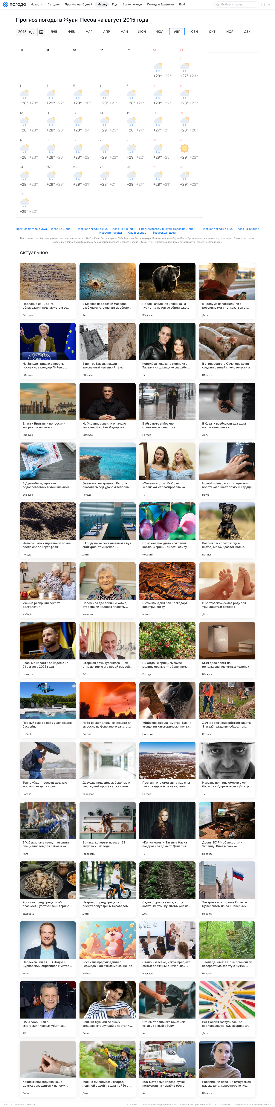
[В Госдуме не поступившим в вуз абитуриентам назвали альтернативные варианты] (108, 530)
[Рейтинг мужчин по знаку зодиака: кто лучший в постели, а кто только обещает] (108, 1009)
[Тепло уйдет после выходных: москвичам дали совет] (48, 770)
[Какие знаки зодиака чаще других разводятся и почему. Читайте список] (48, 1069)
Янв (54, 31)
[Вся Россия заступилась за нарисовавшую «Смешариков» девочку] (227, 1009)
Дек (247, 31)
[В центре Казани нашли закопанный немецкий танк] (108, 351)
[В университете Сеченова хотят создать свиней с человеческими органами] (227, 351)
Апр (106, 31)
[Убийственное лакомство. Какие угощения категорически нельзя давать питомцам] (167, 710)
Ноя (229, 31)
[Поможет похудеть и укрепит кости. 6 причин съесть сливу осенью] (167, 530)
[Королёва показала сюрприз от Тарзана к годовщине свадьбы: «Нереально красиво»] (167, 351)
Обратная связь (222, 1104)
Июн (142, 31)
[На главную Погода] (17, 4)
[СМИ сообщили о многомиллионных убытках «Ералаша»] (48, 1009)
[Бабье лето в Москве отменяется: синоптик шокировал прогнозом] (167, 411)
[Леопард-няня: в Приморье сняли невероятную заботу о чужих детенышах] (227, 949)
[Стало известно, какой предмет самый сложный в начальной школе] (167, 949)
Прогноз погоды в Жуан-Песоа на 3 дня (43, 229)
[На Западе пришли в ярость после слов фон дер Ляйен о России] (48, 351)
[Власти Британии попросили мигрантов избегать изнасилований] (48, 411)
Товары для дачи (164, 232)
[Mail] (5, 4)
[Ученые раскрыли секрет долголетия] (48, 590)
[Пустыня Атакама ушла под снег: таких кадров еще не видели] (167, 770)
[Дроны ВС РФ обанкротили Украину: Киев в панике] (227, 830)
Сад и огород (137, 232)
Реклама (31, 1104)
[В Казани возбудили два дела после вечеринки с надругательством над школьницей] (227, 411)
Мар (89, 31)
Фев (71, 31)
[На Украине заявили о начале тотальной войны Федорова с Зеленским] (108, 411)
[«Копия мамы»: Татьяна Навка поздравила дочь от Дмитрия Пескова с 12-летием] (167, 830)
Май (124, 31)
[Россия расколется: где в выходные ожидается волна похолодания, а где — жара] (227, 530)
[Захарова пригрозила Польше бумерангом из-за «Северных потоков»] (227, 889)
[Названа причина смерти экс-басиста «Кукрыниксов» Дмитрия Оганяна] (227, 770)
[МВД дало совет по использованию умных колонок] (227, 650)
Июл (159, 31)
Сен (194, 31)
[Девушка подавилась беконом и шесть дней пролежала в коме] (108, 770)
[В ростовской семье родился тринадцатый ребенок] (227, 590)
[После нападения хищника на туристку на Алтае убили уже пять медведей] (167, 291)
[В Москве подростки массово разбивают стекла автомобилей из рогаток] (108, 291)
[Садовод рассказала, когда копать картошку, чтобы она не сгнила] (167, 889)
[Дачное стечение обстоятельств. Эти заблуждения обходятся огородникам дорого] (227, 710)
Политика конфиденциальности (159, 1104)
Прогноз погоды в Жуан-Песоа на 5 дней (105, 229)
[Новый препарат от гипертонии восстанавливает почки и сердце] (227, 471)
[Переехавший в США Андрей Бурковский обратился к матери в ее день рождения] (48, 949)
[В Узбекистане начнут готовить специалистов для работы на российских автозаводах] (48, 830)
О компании (17, 1104)
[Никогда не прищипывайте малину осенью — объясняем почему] (167, 650)
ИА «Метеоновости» (261, 1104)
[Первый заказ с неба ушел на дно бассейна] (48, 710)
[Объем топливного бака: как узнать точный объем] (167, 1009)
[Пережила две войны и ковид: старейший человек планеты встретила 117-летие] (108, 590)
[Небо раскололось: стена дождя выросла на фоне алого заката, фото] (108, 710)
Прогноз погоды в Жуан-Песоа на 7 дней (167, 229)
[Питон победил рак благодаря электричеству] (167, 590)
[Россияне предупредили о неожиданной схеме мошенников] (108, 949)
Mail (6, 1104)
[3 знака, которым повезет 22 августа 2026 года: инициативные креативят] (108, 830)
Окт (212, 31)
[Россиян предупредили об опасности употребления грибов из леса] (48, 889)
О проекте (132, 1104)
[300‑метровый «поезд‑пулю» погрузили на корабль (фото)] (167, 1069)
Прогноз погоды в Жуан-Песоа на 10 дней (230, 229)
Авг (177, 31)
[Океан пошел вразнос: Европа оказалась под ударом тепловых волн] (108, 471)
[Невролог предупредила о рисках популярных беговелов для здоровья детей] (108, 889)
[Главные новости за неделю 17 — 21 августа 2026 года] (48, 650)
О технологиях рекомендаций (195, 1104)
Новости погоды (110, 232)
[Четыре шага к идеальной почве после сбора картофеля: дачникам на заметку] (48, 530)
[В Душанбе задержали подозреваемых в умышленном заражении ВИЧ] (48, 471)
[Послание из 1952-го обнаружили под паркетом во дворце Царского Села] (48, 291)
